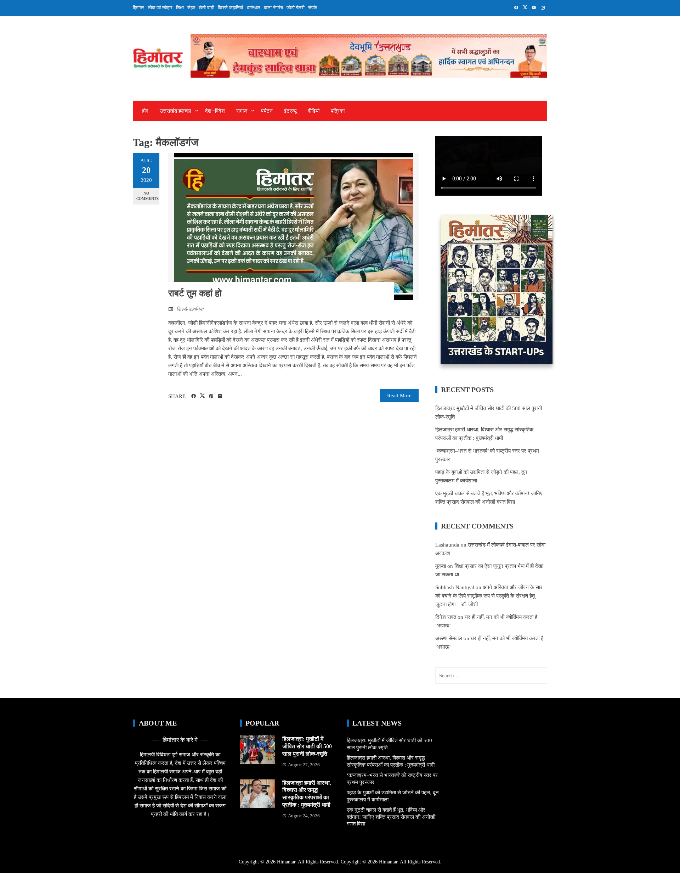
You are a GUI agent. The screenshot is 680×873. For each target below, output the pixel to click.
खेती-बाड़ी (206, 7)
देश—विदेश (215, 111)
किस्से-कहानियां (230, 7)
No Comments (147, 196)
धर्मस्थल (253, 7)
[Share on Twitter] (202, 396)
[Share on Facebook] (193, 396)
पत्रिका (338, 111)
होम (145, 111)
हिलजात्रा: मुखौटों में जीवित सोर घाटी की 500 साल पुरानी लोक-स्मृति (307, 746)
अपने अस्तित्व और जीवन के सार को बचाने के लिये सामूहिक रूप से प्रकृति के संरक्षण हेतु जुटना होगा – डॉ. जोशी (489, 595)
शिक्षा (180, 7)
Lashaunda (447, 545)
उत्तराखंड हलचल (175, 111)
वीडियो (313, 111)
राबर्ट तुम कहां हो (195, 293)
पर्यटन (267, 111)
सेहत (191, 7)
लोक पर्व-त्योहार (160, 7)
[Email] (220, 396)
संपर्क (312, 7)
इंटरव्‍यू (290, 111)
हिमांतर (138, 7)
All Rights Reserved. (420, 861)
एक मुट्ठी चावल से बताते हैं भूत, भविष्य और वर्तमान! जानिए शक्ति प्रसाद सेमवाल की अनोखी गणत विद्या (391, 817)
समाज (242, 111)
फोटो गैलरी (296, 7)
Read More (399, 395)
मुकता (440, 566)
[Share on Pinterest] (211, 396)
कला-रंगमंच (273, 7)
